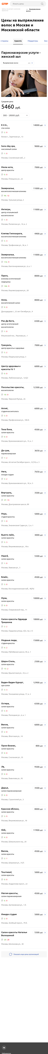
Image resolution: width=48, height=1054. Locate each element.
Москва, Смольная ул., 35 (12, 757)
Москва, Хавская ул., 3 (10, 568)
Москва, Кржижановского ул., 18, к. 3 (17, 483)
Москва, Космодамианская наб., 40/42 (17, 589)
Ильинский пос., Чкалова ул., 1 (14, 336)
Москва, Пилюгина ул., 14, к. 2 (14, 224)
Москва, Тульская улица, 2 (12, 200)
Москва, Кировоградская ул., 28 (15, 290)
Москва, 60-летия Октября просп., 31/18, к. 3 (20, 462)
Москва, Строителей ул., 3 (12, 799)
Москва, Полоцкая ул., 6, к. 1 (13, 715)
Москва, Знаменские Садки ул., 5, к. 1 (17, 525)
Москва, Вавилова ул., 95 (12, 778)
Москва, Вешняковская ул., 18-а (14, 546)
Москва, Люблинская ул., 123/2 (14, 378)
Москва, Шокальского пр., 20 (13, 842)
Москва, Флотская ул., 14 (12, 736)
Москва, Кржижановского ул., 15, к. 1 (17, 441)
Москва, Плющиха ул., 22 (12, 179)
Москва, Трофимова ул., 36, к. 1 (14, 245)
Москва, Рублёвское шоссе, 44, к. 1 (16, 652)
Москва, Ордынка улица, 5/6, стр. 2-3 (17, 631)
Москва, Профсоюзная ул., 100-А (15, 420)
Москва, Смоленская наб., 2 (13, 158)
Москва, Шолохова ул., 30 (12, 944)
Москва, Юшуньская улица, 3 (13, 357)
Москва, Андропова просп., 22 (14, 884)
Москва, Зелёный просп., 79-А (14, 923)
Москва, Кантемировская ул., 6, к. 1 (16, 266)
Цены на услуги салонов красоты (11, 9)
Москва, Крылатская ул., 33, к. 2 (14, 673)
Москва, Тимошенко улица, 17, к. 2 (16, 694)
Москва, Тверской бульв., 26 (13, 399)
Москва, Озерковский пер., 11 (14, 610)
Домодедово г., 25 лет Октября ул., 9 (17, 311)
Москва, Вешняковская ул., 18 (14, 821)
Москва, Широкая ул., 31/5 (12, 863)
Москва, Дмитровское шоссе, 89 (15, 504)
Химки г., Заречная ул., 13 (12, 137)
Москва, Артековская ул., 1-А (13, 905)
